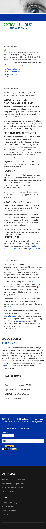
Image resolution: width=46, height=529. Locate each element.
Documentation (13, 72)
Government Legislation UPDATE (18, 385)
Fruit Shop (9, 306)
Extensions (9, 342)
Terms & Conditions (9, 511)
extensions (11, 316)
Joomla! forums (35, 248)
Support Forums (14, 69)
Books (9, 77)
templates (20, 321)
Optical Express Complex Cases (17, 389)
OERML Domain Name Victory (17, 394)
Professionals (12, 74)
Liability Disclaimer (8, 507)
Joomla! (6, 46)
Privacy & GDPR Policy (9, 503)
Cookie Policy (6, 515)
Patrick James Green (13, 398)
